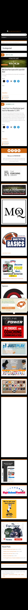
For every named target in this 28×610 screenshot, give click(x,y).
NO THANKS (8, 310)
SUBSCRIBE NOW (8, 307)
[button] (8, 302)
